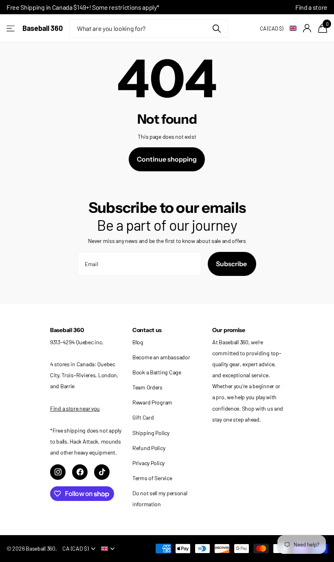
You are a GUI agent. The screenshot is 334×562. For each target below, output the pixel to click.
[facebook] (80, 472)
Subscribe (232, 264)
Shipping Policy (150, 432)
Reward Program (152, 402)
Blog (137, 342)
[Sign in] (307, 28)
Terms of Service (152, 478)
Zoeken (217, 28)
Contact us (147, 330)
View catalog (11, 28)
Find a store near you (75, 408)
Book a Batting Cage (156, 372)
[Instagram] (58, 472)
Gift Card (143, 417)
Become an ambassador (161, 357)
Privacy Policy (148, 462)
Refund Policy (148, 447)
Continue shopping (167, 159)
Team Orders (147, 387)
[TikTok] (102, 472)
